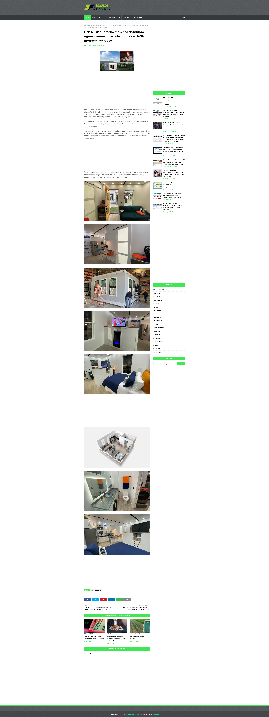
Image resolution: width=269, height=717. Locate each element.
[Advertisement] (117, 91)
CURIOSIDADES (158, 300)
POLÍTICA (157, 338)
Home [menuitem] (87, 17)
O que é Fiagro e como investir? (137, 638)
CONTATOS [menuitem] (127, 17)
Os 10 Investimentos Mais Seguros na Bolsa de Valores (94, 638)
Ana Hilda (88, 45)
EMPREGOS (157, 317)
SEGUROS (157, 349)
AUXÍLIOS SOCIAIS (159, 290)
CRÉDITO (157, 297)
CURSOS (157, 303)
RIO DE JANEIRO (159, 342)
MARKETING (157, 331)
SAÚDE (156, 345)
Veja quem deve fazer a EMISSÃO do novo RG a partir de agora (173, 185)
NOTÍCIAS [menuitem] (137, 17)
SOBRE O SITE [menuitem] (96, 17)
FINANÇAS (157, 324)
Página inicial (88, 25)
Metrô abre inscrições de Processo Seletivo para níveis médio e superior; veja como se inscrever (174, 126)
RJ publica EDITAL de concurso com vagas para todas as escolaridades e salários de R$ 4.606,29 (173, 101)
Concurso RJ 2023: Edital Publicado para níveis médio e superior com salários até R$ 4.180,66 (173, 113)
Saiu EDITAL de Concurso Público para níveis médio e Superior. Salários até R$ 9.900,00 (172, 207)
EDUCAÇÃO (157, 314)
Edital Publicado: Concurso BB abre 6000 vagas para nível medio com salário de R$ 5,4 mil (173, 151)
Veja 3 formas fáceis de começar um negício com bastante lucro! (116, 639)
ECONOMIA (157, 310)
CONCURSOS (158, 293)
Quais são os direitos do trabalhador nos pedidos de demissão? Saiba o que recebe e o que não (173, 173)
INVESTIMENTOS (99, 25)
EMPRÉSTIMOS (158, 321)
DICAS (156, 307)
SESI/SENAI (157, 352)
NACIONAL (157, 335)
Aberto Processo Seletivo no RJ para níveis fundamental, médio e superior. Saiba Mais (174, 162)
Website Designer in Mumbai (133, 714)
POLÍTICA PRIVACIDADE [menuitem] (112, 17)
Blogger (156, 714)
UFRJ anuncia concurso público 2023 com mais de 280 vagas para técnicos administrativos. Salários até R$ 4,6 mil (174, 138)
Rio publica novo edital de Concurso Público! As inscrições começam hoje (172, 195)
